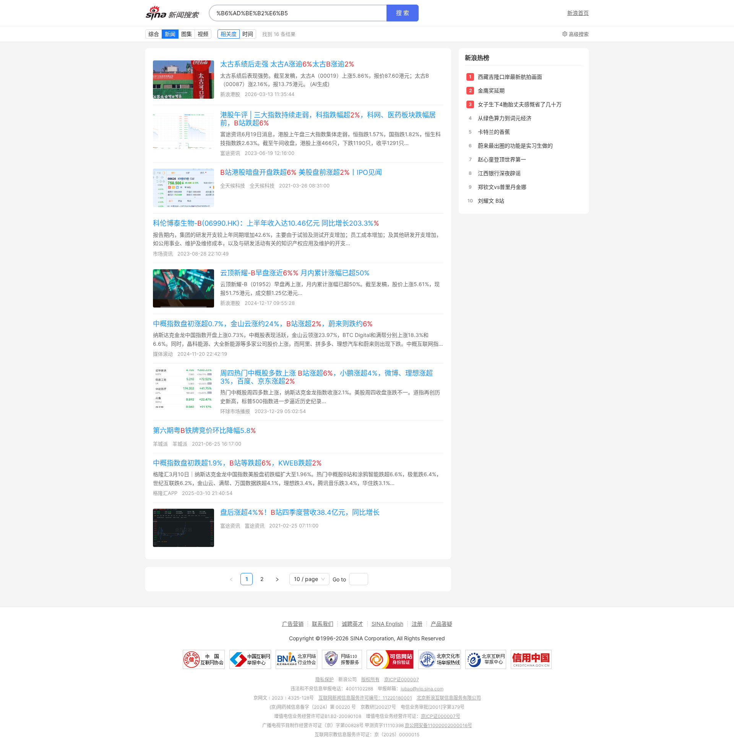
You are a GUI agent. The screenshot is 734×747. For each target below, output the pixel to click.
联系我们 (322, 623)
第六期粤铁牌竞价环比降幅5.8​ (204, 430)
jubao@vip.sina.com (422, 689)
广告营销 (293, 623)
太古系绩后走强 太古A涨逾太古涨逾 (287, 64)
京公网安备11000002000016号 (438, 725)
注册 (417, 623)
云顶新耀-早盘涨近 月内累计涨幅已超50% (295, 273)
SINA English (387, 623)
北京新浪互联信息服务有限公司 (449, 698)
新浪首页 (578, 13)
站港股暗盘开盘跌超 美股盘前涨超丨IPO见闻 (301, 172)
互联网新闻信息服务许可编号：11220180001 (365, 698)
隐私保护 (324, 679)
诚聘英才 (352, 623)
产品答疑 (441, 623)
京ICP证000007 (401, 679)
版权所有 (370, 679)
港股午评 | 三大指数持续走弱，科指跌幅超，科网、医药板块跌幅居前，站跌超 (328, 119)
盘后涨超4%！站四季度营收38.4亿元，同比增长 (300, 512)
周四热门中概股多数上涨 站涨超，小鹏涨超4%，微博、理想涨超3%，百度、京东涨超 (326, 377)
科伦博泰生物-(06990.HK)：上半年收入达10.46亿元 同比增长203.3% (266, 223)
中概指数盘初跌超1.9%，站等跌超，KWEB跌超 (237, 463)
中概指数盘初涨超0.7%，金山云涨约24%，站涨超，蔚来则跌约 (263, 324)
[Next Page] (277, 579)
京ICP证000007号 (440, 716)
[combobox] (298, 13)
